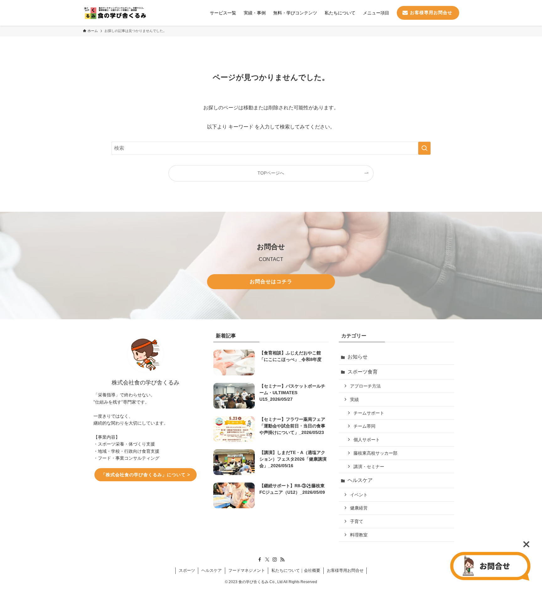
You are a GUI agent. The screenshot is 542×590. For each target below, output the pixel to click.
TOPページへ (271, 172)
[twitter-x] (267, 559)
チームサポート (368, 412)
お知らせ (358, 356)
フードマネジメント (246, 570)
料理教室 (359, 534)
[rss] (282, 559)
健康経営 (359, 507)
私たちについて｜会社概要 (295, 570)
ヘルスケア (360, 480)
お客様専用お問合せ (345, 570)
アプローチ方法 (365, 386)
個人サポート (366, 439)
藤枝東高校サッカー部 (375, 453)
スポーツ (187, 570)
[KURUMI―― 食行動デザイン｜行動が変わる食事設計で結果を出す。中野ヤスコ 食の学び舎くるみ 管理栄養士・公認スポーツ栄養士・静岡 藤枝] (114, 13)
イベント (359, 494)
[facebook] (260, 559)
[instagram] (275, 559)
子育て (356, 521)
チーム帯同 (364, 426)
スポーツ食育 (363, 371)
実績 (354, 399)
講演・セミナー (368, 466)
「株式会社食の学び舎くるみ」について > (145, 474)
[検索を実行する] (424, 148)
